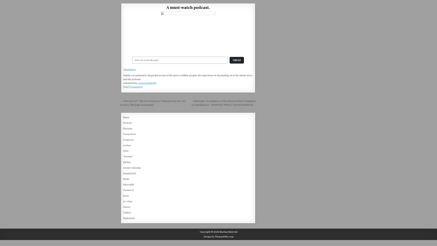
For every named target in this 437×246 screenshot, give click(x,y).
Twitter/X (128, 190)
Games (126, 207)
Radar (126, 179)
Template (236, 60)
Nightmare (129, 218)
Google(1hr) (129, 173)
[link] (126, 87)
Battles (127, 162)
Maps (126, 117)
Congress (128, 140)
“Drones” (128, 156)
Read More (130, 69)
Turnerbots (129, 134)
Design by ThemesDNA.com (219, 237)
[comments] (136, 87)
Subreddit (128, 184)
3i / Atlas (127, 201)
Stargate (127, 128)
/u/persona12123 (147, 83)
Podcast (127, 123)
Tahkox (127, 212)
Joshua (127, 145)
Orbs (126, 151)
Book (126, 196)
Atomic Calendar (132, 168)
